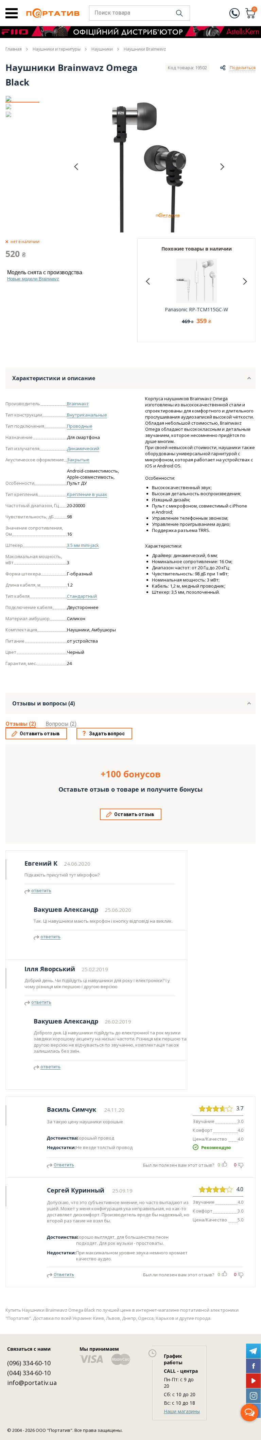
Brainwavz (78, 404)
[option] (22, 99)
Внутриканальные (87, 415)
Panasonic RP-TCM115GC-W (196, 309)
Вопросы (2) (61, 724)
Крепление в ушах (87, 494)
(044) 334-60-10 (29, 1373)
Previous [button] (76, 167)
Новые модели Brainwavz (33, 278)
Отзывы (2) (20, 724)
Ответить (64, 1164)
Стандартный (82, 596)
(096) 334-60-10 (29, 1363)
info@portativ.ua (32, 1383)
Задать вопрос (107, 733)
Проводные (79, 426)
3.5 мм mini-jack (83, 545)
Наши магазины (182, 1411)
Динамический (83, 448)
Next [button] (222, 166)
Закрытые (78, 460)
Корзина (255, 10)
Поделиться (243, 67)
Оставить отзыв (39, 733)
